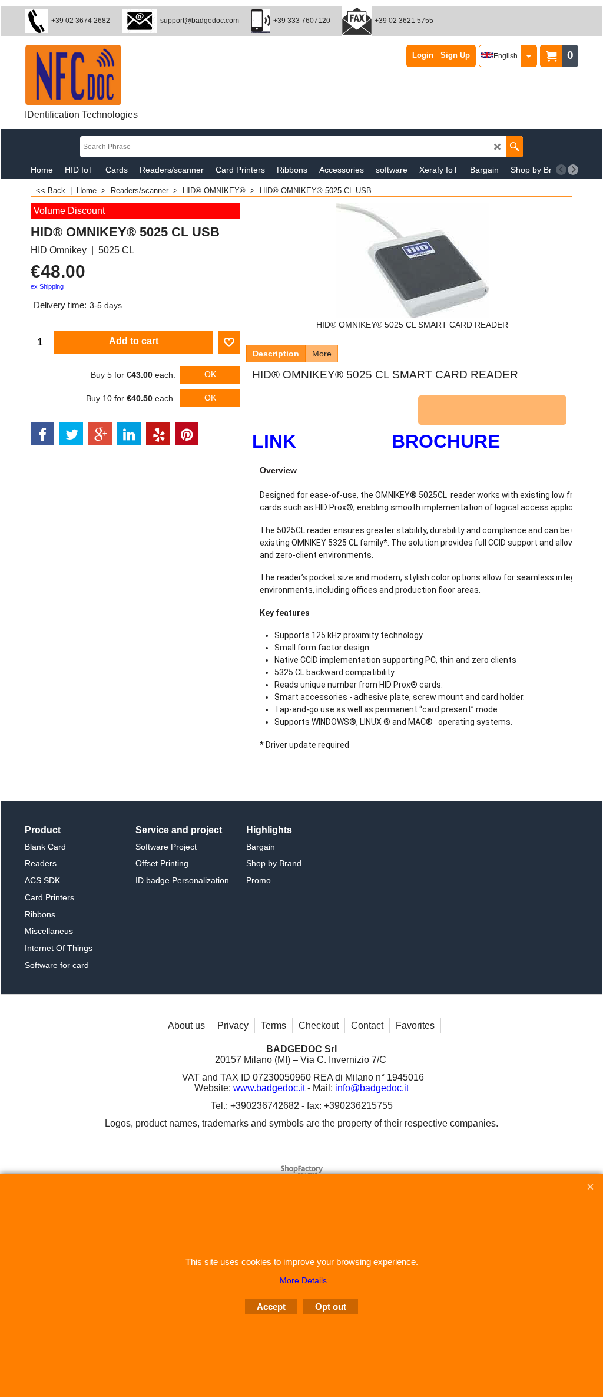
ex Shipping (47, 286)
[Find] (514, 146)
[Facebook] (42, 433)
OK (210, 374)
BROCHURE (446, 441)
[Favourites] (229, 342)
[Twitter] (71, 433)
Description (276, 353)
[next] (573, 169)
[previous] (561, 169)
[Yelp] (158, 433)
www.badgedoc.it (269, 1088)
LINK (277, 441)
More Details (303, 1280)
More (322, 353)
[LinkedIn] (129, 433)
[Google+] (100, 433)
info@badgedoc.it (372, 1088)
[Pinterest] (186, 433)
